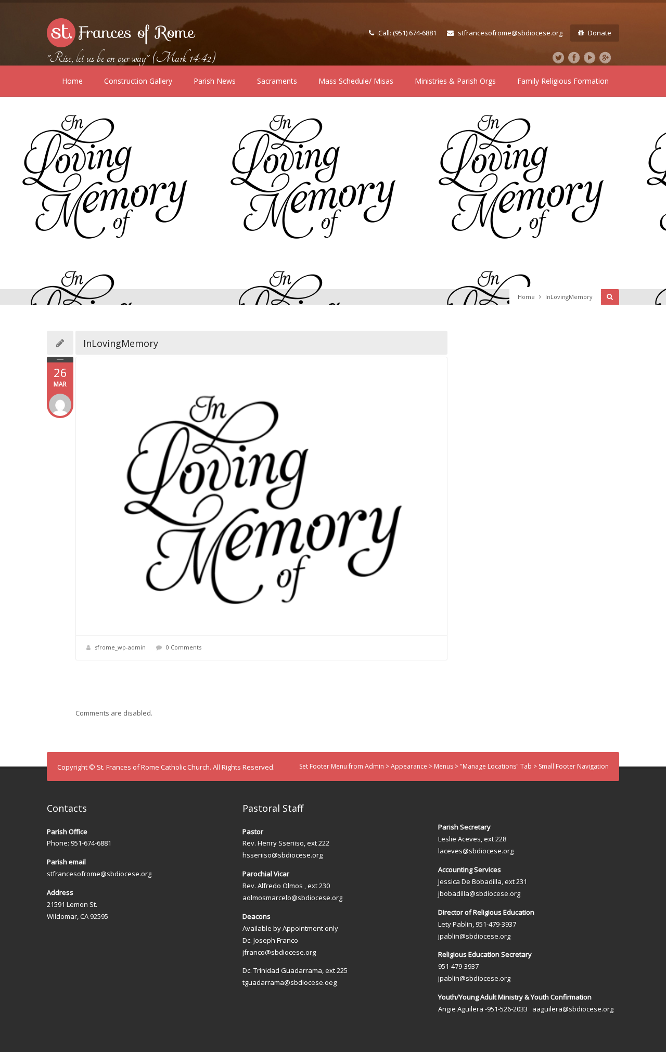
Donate (599, 32)
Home (72, 81)
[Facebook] (574, 57)
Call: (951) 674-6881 (407, 32)
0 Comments (183, 647)
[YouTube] (589, 57)
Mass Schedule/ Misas (355, 81)
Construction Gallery (138, 81)
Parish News (215, 81)
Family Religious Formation (563, 81)
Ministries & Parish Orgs (455, 81)
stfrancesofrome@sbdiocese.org (510, 32)
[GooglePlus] (605, 57)
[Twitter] (558, 57)
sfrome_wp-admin (120, 647)
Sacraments (277, 81)
